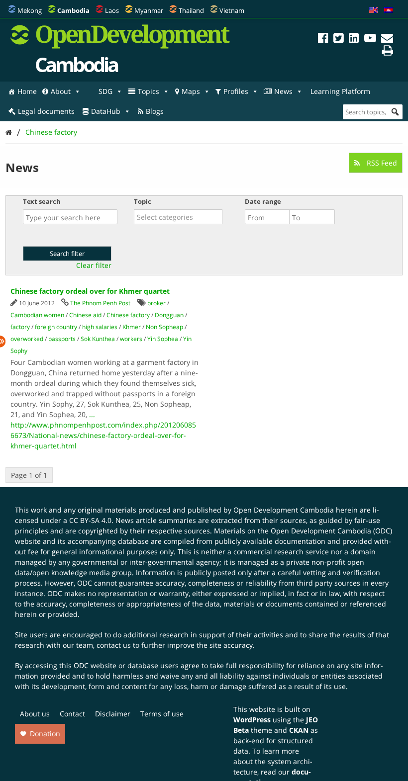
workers (131, 339)
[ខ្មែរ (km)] (388, 10)
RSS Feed (381, 163)
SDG (105, 91)
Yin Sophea (162, 339)
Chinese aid (85, 315)
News (283, 91)
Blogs (155, 111)
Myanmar (148, 10)
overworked (26, 339)
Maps (191, 91)
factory (20, 327)
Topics (148, 91)
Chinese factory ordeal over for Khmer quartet (90, 291)
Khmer (131, 327)
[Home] (8, 132)
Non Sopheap (164, 327)
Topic (142, 201)
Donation (45, 733)
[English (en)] (373, 10)
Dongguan (169, 315)
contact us (114, 645)
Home (27, 91)
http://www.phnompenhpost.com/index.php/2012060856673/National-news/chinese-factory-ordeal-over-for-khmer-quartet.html (103, 435)
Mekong (29, 10)
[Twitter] (338, 39)
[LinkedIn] (354, 39)
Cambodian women (37, 315)
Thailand (191, 10)
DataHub (105, 111)
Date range (263, 201)
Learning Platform (340, 91)
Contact (72, 713)
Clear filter (93, 265)
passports (62, 339)
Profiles (235, 91)
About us (35, 713)
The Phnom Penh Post (100, 303)
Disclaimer (112, 713)
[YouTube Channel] (370, 39)
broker (156, 303)
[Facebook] (323, 39)
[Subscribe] (387, 39)
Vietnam (231, 10)
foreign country (56, 327)
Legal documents (46, 111)
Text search (42, 201)
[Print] (387, 52)
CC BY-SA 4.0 (90, 520)
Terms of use (162, 713)
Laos (112, 10)
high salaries (99, 327)
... (92, 414)
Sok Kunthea (98, 339)
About (61, 91)
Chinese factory (51, 132)
